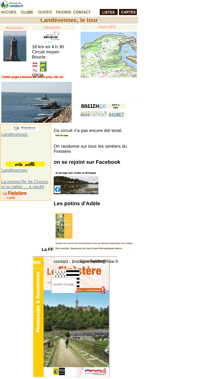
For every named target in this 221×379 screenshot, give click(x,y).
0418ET (116, 114)
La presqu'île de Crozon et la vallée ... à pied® (24, 184)
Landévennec (14, 134)
